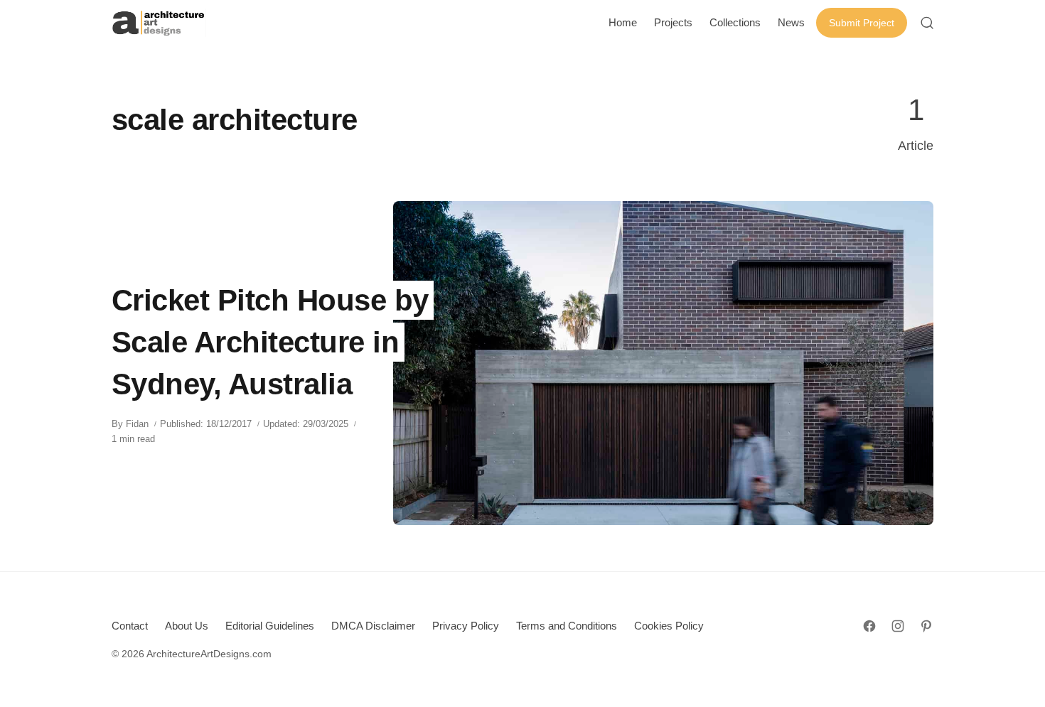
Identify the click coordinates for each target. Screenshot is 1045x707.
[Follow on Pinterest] (926, 626)
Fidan (137, 424)
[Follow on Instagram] (898, 626)
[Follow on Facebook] (869, 626)
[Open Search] (927, 23)
